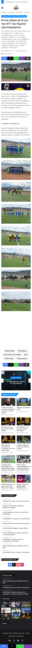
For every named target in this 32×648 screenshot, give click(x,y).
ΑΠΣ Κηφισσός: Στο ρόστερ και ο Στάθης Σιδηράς (7, 428)
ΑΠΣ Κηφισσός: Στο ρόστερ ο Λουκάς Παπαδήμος (22, 428)
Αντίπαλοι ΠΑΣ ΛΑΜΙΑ (13, 355)
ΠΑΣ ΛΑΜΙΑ (19, 12)
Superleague (10, 351)
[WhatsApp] (16, 58)
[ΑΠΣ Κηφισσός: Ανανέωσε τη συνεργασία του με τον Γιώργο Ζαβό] (8, 439)
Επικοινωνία (20, 636)
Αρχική (4, 12)
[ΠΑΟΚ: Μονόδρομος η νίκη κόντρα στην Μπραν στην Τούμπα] (8, 479)
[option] (16, 380)
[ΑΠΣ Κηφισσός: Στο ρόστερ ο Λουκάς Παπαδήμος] (24, 421)
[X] (10, 58)
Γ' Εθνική (16, 377)
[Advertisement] (16, 330)
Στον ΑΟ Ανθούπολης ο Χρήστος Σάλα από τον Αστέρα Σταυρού (16, 382)
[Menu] (2, 8)
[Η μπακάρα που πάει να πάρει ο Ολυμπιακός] (16, 604)
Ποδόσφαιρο (11, 12)
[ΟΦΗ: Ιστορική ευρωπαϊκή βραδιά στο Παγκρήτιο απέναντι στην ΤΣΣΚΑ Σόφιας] (24, 459)
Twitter (4, 623)
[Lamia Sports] (16, 7)
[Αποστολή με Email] (28, 58)
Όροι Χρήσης (12, 636)
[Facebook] (4, 58)
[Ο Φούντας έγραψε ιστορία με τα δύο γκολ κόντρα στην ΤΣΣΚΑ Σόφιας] (8, 402)
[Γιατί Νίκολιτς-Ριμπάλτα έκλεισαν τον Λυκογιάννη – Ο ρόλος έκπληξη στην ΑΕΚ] (26, 604)
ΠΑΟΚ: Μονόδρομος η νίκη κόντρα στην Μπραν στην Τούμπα (8, 486)
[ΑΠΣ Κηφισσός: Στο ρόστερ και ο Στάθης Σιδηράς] (8, 421)
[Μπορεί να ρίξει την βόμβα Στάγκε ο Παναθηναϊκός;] (24, 479)
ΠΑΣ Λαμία (9, 358)
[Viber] (22, 58)
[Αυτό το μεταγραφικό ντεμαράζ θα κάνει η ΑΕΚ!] (6, 604)
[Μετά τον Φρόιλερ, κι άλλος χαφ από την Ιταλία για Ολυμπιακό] (6, 610)
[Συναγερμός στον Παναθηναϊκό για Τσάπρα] (16, 610)
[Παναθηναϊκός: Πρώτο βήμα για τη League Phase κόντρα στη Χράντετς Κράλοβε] (8, 459)
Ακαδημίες (27, 12)
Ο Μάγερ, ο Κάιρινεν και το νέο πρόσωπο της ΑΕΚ (23, 446)
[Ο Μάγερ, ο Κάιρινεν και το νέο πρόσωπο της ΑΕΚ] (24, 439)
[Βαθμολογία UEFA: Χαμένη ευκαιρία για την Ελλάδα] (26, 610)
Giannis (28, 633)
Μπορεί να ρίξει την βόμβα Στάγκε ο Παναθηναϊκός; (23, 486)
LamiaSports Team (8, 51)
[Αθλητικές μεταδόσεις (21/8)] (24, 402)
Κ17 (26, 355)
